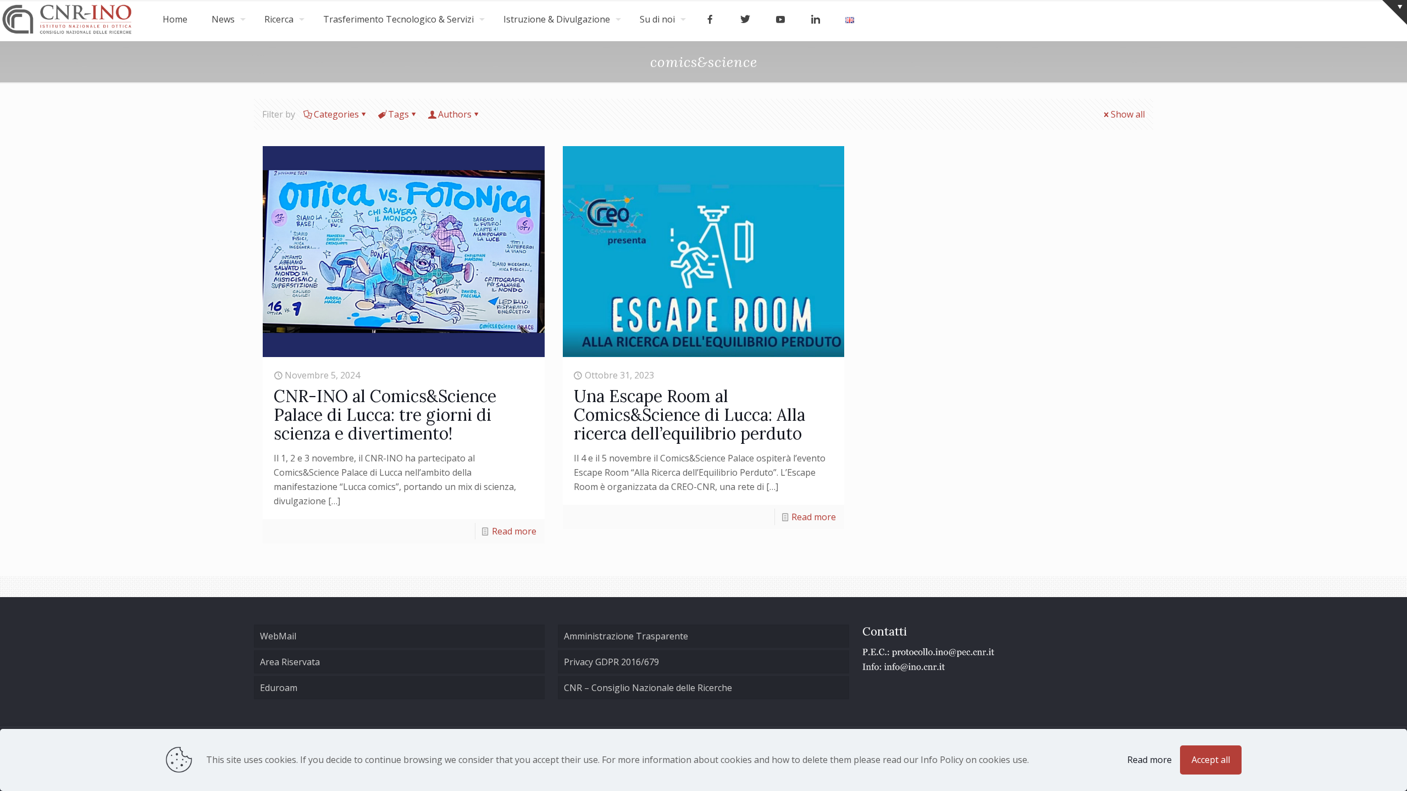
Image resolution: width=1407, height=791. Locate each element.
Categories (336, 114)
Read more (514, 531)
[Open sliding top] (1394, 12)
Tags (398, 114)
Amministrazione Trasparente (626, 636)
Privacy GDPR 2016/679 (611, 662)
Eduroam (278, 688)
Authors (455, 114)
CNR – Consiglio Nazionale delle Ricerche (648, 688)
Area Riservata (290, 662)
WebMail (278, 636)
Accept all (1211, 760)
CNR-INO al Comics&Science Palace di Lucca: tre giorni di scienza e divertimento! (385, 415)
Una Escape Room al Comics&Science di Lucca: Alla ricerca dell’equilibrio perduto (689, 415)
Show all (1128, 114)
